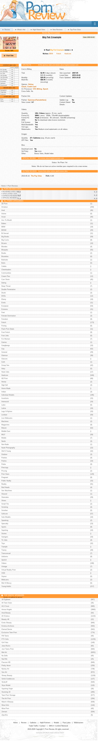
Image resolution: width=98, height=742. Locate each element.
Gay (2, 349)
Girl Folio (5, 642)
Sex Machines (6, 491)
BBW (51, 54)
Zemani (4, 712)
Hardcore (67, 54)
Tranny (4, 550)
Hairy (3, 369)
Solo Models (6, 517)
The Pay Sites (36, 176)
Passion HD (6, 662)
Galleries (33, 723)
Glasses (4, 359)
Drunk (3, 293)
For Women (5, 339)
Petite (3, 464)
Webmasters (78, 723)
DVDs (3, 296)
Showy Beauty (7, 675)
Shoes (3, 500)
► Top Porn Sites (74, 30)
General (4, 352)
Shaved (4, 494)
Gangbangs (5, 345)
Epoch (45, 89)
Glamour (4, 355)
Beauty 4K (5, 619)
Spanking (4, 520)
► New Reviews (56, 30)
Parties (4, 461)
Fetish (58, 54)
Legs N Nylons (6, 411)
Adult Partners (45, 723)
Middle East (5, 431)
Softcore (4, 514)
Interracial (5, 402)
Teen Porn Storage (8, 695)
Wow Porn (5, 708)
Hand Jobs (5, 372)
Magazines (5, 425)
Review (23, 723)
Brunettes (5, 256)
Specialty (4, 524)
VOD (3, 573)
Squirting (4, 530)
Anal (3, 210)
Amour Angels (7, 609)
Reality (4, 484)
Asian (3, 217)
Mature (4, 428)
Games (4, 342)
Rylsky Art (5, 669)
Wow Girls (5, 705)
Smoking (4, 507)
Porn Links (67, 723)
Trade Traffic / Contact (37, 726)
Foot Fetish (5, 332)
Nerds (3, 441)
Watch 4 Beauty (7, 702)
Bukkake (4, 260)
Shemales (5, 497)
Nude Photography (8, 448)
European (4, 306)
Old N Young (6, 451)
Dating (3, 283)
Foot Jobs (5, 336)
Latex (3, 405)
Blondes (4, 247)
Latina (3, 408)
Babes (3, 223)
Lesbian (4, 415)
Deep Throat (5, 286)
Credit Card (31, 87)
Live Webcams (6, 418)
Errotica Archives (8, 626)
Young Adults (6, 586)
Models (56, 723)
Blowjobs (4, 250)
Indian (3, 392)
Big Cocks (5, 240)
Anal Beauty (6, 613)
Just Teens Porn (8, 649)
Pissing (4, 471)
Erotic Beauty (7, 623)
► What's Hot (20, 30)
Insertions (5, 398)
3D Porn (4, 204)
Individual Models (7, 395)
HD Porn (4, 378)
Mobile (3, 438)
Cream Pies (5, 276)
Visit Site (9, 56)
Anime (3, 214)
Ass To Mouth (6, 220)
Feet (3, 312)
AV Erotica (5, 616)
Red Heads (5, 487)
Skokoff (4, 682)
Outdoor (4, 454)
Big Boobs (5, 237)
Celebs (4, 266)
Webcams (5, 580)
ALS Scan (5, 606)
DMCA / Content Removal (58, 726)
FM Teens (5, 636)
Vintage (4, 566)
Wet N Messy (6, 583)
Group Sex (5, 365)
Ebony (3, 299)
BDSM (3, 230)
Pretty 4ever (6, 665)
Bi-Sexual (5, 233)
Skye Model (6, 685)
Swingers (4, 537)
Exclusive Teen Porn (9, 632)
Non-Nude (5, 444)
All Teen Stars (7, 603)
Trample (4, 547)
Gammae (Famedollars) (37, 100)
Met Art (4, 652)
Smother (4, 510)
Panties (4, 458)
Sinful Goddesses (8, 679)
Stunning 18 (6, 692)
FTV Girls (5, 639)
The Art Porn (6, 698)
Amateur (4, 207)
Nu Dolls (5, 656)
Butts (3, 263)
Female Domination (8, 316)
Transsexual (5, 553)
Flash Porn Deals (7, 329)
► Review (6, 30)
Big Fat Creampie (51, 37)
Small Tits (5, 504)
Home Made (5, 388)
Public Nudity (6, 481)
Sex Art (4, 672)
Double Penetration (8, 289)
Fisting (3, 326)
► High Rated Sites (37, 30)
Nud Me (4, 659)
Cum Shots (5, 279)
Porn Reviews (13, 186)
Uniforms (4, 556)
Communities (6, 273)
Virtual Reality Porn (8, 570)
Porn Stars (5, 474)
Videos (4, 563)
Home (3, 186)
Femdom (4, 319)
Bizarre (4, 243)
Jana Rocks (6, 646)
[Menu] (95, 24)
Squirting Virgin (7, 689)
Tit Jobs (4, 540)
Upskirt (4, 560)
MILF (3, 435)
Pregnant (4, 477)
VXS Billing (37, 89)
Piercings (4, 467)
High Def (4, 385)
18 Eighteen (6, 599)
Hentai (3, 382)
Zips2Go (5, 715)
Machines (5, 421)
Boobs (3, 253)
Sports (3, 527)
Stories (4, 533)
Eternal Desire (7, 629)
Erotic (3, 303)
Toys (3, 543)
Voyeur (4, 576)
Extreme (4, 309)
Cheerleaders (6, 270)
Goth (3, 362)
